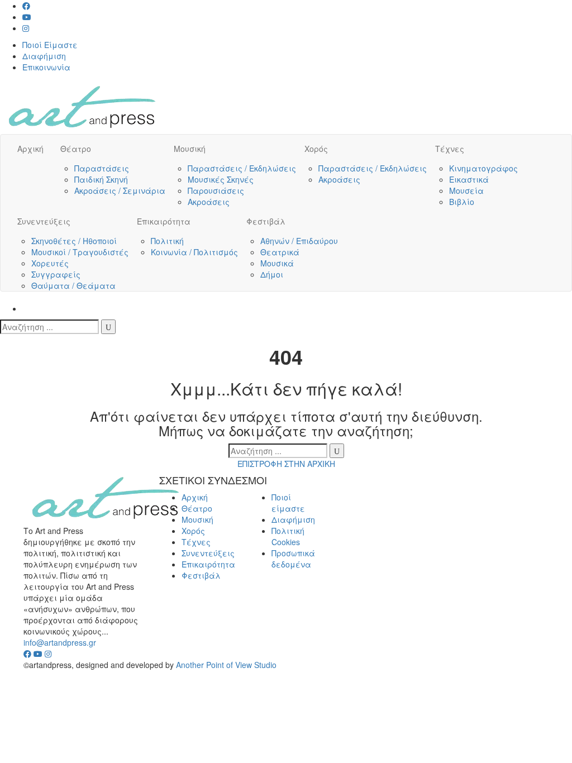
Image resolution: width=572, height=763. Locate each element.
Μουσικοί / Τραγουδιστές (79, 251)
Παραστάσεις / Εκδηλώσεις (242, 168)
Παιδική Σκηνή (101, 179)
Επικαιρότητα (163, 221)
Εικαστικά (469, 179)
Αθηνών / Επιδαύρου (299, 240)
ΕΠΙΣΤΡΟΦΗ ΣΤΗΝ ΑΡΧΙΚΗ (286, 463)
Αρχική (30, 148)
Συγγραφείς (55, 274)
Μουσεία (466, 190)
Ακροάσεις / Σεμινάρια (119, 190)
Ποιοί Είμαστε (50, 44)
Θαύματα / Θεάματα (73, 285)
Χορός (316, 148)
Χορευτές (50, 263)
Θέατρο (75, 148)
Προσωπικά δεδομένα (293, 558)
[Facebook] (26, 5)
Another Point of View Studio (226, 664)
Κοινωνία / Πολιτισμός (194, 251)
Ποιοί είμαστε (288, 503)
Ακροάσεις (209, 201)
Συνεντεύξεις (43, 221)
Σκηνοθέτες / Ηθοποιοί (74, 240)
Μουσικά (277, 263)
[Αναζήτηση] (108, 326)
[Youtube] (26, 16)
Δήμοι (271, 274)
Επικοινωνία (46, 67)
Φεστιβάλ (265, 221)
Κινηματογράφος (483, 168)
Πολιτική (167, 240)
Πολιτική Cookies (287, 536)
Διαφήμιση (44, 55)
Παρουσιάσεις (216, 190)
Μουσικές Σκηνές (221, 179)
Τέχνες (449, 148)
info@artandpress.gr (59, 642)
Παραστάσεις (101, 168)
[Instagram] (25, 28)
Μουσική (190, 148)
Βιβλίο (461, 201)
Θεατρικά (279, 251)
